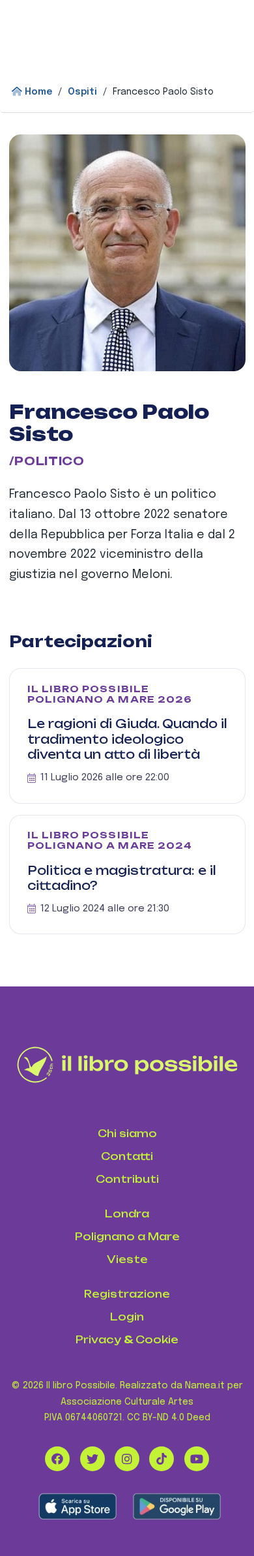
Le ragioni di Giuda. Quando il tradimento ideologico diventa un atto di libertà (127, 738)
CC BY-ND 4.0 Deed (168, 1417)
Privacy (98, 1340)
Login (127, 1317)
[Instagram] (127, 1458)
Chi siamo (127, 1133)
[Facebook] (57, 1458)
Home (37, 92)
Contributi (127, 1179)
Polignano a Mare (127, 1236)
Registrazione (127, 1294)
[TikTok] (161, 1458)
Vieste (127, 1259)
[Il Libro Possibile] (127, 1064)
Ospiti (82, 92)
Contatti (127, 1156)
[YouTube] (196, 1458)
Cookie (156, 1340)
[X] (92, 1458)
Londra (127, 1214)
